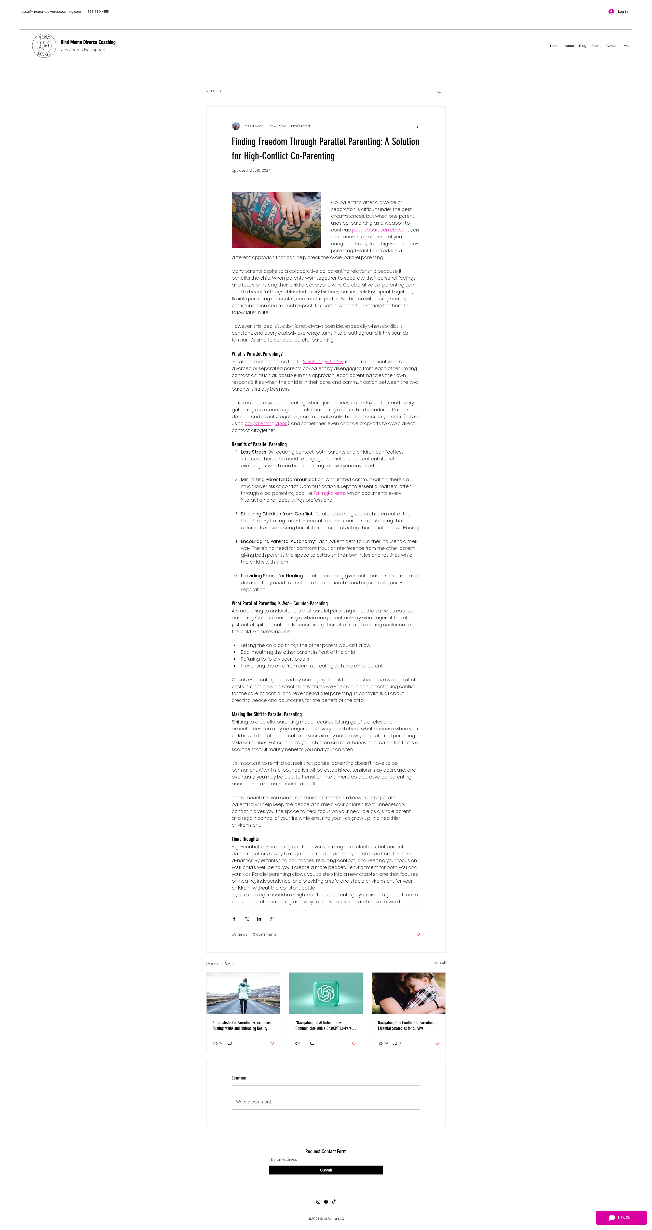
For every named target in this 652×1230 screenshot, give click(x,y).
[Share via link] (271, 918)
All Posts (213, 91)
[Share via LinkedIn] (259, 918)
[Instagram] (318, 1201)
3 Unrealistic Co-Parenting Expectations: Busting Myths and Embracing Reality (242, 1025)
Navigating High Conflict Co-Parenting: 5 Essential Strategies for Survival (407, 1025)
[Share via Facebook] (234, 918)
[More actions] (417, 126)
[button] (439, 91)
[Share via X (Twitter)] (246, 918)
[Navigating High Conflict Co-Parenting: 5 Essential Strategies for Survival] (408, 993)
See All (440, 962)
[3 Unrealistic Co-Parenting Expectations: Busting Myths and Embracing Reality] (243, 993)
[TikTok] (333, 1201)
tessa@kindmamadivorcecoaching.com (50, 11)
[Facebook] (326, 1201)
